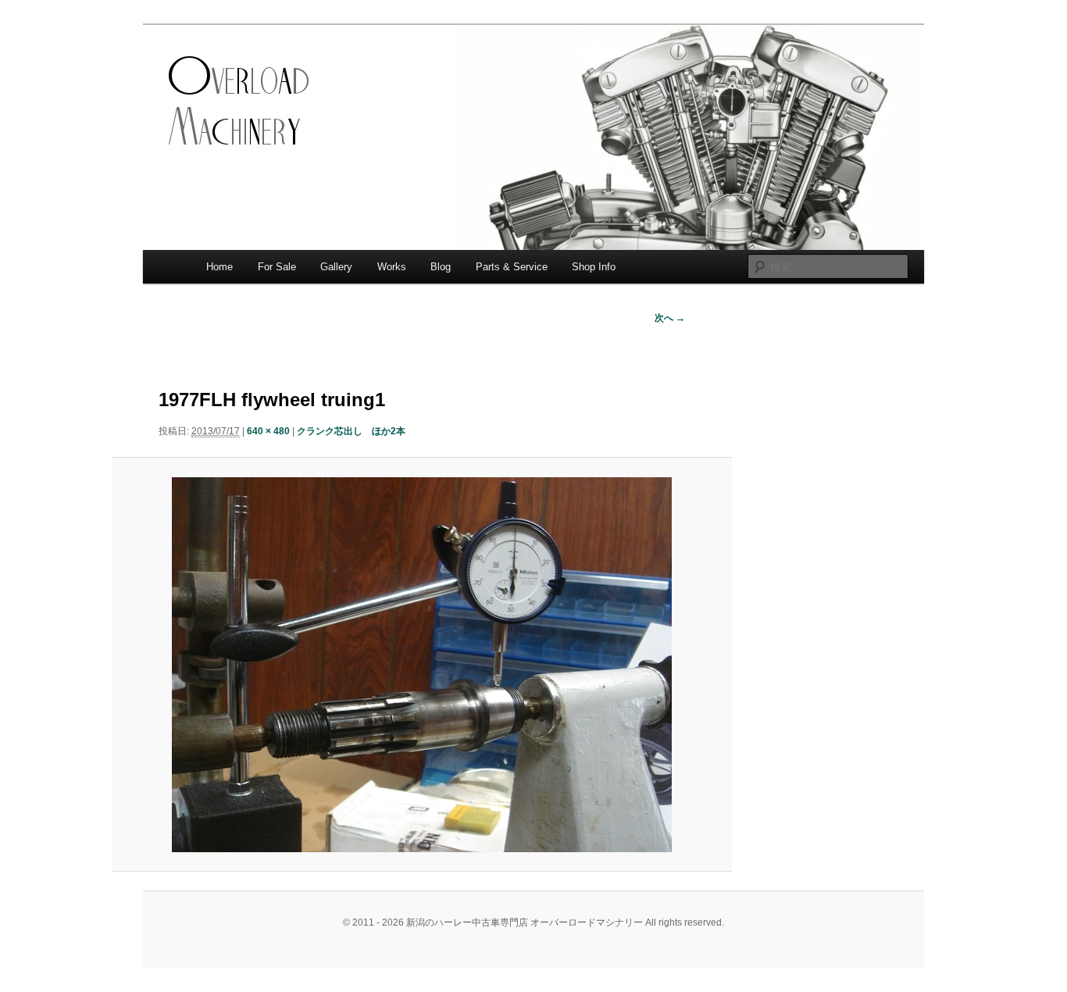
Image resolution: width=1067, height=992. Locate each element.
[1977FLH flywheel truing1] (421, 664)
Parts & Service (512, 267)
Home (219, 267)
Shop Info (594, 267)
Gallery (336, 267)
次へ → (670, 317)
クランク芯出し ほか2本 (351, 431)
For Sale (277, 267)
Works (391, 267)
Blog (440, 267)
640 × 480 (268, 431)
